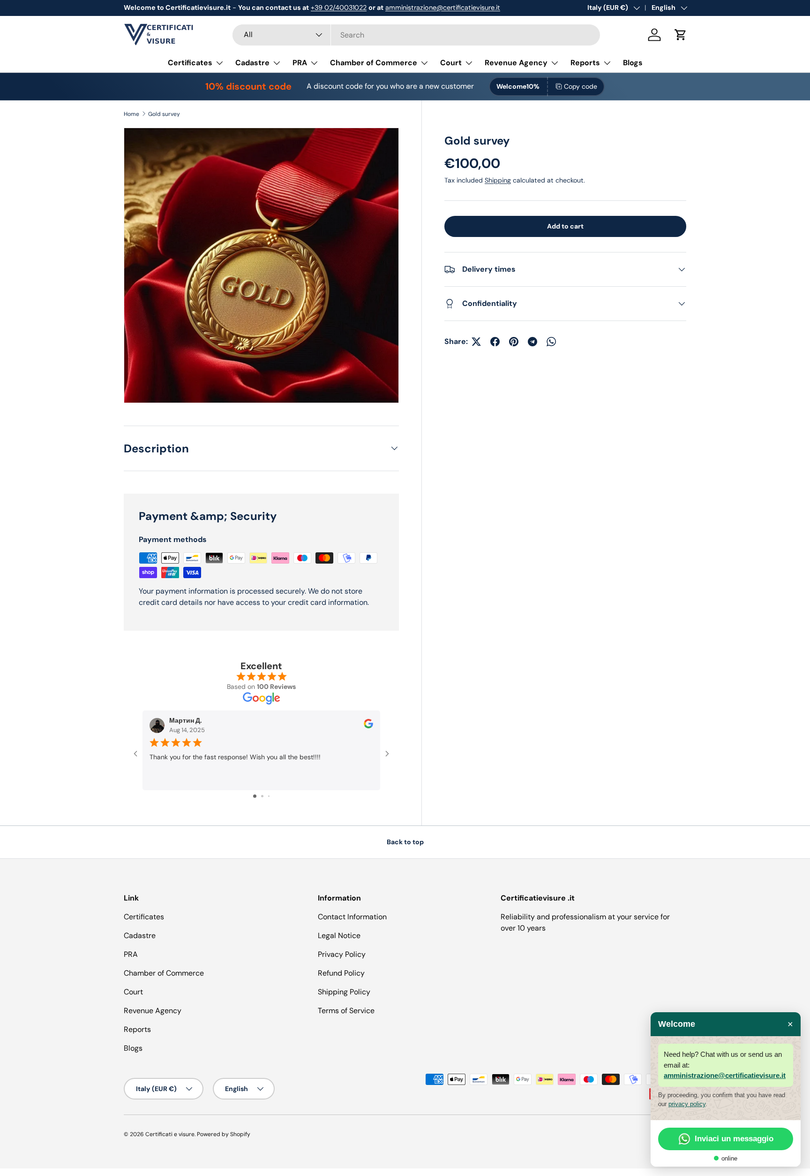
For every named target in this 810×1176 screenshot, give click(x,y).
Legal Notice (339, 935)
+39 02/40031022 (339, 7)
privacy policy (686, 1103)
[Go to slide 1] (254, 796)
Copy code (580, 86)
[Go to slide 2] (262, 796)
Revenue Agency (516, 63)
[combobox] (416, 35)
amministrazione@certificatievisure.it (442, 7)
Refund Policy (341, 973)
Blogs (633, 63)
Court (451, 63)
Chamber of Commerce (373, 63)
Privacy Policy (342, 954)
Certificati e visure (170, 1134)
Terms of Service (346, 1011)
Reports (585, 63)
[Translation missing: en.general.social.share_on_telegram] (532, 341)
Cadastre (252, 63)
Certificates (190, 63)
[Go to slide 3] (269, 796)
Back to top (405, 842)
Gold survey (164, 114)
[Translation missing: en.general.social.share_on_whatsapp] (551, 341)
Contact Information (352, 917)
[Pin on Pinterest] (513, 341)
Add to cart (565, 226)
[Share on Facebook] (495, 341)
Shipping (498, 180)
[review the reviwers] (368, 726)
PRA (299, 63)
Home (131, 114)
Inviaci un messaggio (734, 1138)
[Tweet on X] (476, 341)
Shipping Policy (344, 992)
